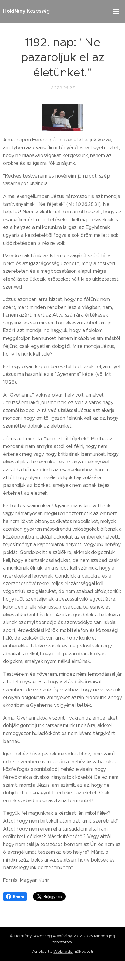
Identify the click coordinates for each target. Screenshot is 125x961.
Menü (116, 11)
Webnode (63, 951)
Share (18, 896)
